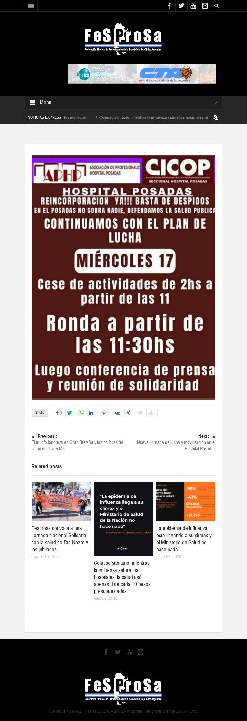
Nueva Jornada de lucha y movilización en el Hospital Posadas (176, 442)
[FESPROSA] (123, 38)
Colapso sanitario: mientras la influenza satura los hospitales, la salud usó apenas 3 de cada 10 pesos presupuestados (122, 577)
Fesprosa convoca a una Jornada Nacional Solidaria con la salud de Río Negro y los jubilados (60, 539)
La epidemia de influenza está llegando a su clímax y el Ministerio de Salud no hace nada (184, 539)
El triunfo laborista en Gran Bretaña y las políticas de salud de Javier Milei (77, 442)
